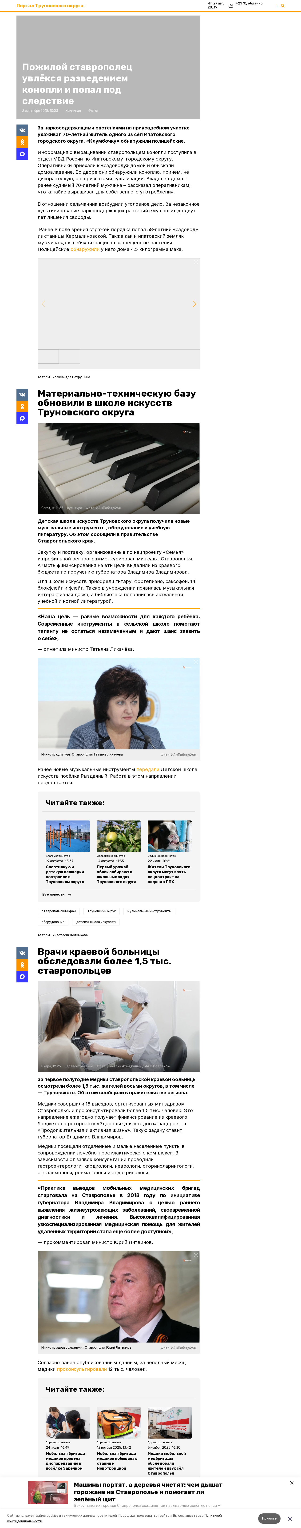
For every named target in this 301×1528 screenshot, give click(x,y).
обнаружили (85, 249)
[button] (48, 1492)
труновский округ (101, 911)
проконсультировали (82, 1369)
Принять (269, 1518)
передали (147, 769)
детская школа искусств (96, 922)
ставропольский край (59, 911)
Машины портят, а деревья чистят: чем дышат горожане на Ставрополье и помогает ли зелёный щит (148, 1492)
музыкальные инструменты (149, 911)
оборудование (53, 922)
